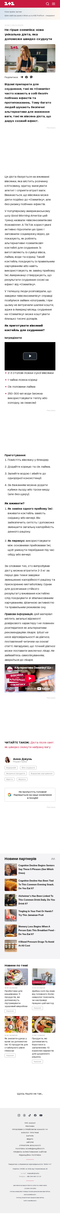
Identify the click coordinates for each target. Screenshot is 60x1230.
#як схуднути (28, 767)
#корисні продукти (15, 773)
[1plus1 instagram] (19, 1115)
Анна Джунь (22, 758)
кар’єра (30, 1136)
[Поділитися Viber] (31, 77)
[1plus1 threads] (24, 1115)
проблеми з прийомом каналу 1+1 (30, 1129)
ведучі (30, 1139)
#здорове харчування (41, 773)
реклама (30, 1126)
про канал (30, 1123)
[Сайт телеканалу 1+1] (9, 4)
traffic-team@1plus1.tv (30, 1200)
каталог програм (30, 1132)
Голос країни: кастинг (13, 12)
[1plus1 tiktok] (30, 1115)
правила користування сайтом (30, 1152)
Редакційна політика (30, 1155)
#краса (22, 779)
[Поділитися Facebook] (26, 77)
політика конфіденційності (30, 1148)
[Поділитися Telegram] (21, 77)
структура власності (30, 1145)
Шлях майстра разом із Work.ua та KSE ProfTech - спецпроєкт (30, 15)
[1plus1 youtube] (41, 1115)
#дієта (9, 779)
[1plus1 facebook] (35, 1115)
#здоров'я (11, 767)
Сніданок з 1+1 (39, 982)
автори (30, 1142)
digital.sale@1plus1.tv (30, 1194)
